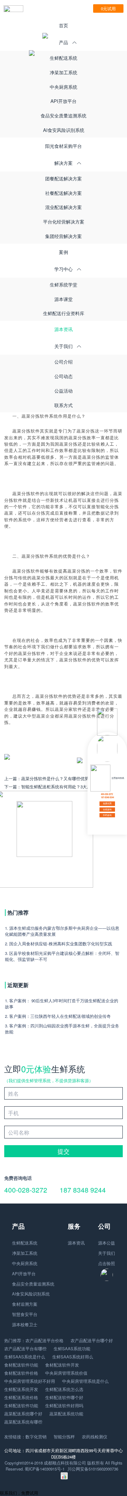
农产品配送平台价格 (44, 1340)
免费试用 (107, 803)
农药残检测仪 (94, 1436)
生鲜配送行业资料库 (63, 313)
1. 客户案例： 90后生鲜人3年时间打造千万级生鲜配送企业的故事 (61, 1003)
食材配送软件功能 (21, 1365)
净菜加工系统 (63, 72)
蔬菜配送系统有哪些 (23, 1422)
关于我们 (106, 1253)
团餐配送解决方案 (63, 178)
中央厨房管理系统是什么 (85, 1381)
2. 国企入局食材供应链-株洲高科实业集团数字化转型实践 (58, 943)
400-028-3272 (25, 1189)
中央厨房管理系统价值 (66, 1373)
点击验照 (106, 1263)
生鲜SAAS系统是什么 (24, 1356)
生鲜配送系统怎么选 (64, 1389)
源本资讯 (63, 329)
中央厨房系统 (63, 86)
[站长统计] (64, 1477)
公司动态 (63, 376)
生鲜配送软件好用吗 (64, 1405)
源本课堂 (63, 299)
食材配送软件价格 (21, 1373)
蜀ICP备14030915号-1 (45, 1469)
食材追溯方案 (24, 1304)
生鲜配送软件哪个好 (64, 1397)
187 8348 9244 (83, 1189)
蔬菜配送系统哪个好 (23, 1413)
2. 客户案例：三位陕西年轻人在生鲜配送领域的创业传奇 (58, 1016)
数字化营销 (36, 1436)
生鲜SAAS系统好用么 (72, 1356)
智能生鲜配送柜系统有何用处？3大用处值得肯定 (66, 786)
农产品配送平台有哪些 (25, 1348)
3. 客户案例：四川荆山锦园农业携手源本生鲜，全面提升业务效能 (62, 1028)
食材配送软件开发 (62, 1365)
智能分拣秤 (64, 1436)
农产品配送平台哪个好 (92, 1340)
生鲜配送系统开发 (21, 1389)
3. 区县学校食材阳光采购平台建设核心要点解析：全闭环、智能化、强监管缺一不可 (62, 956)
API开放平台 (63, 101)
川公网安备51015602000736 (92, 1469)
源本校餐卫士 (24, 1324)
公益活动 (63, 390)
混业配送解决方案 (63, 207)
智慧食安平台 (24, 1314)
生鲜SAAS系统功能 (72, 1348)
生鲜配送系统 (63, 57)
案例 (63, 252)
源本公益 (106, 1243)
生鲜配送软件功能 (21, 1405)
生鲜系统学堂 (63, 284)
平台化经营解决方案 (63, 221)
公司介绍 (63, 361)
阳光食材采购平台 (63, 146)
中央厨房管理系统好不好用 (29, 1381)
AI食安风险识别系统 (63, 130)
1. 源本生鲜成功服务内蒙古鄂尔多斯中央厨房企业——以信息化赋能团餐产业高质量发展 (62, 931)
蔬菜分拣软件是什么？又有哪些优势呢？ (59, 778)
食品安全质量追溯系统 (63, 115)
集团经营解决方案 (63, 236)
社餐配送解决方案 (63, 193)
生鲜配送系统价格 (21, 1397)
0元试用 (108, 8)
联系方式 (63, 405)
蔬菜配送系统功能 (66, 1413)
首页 (63, 25)
